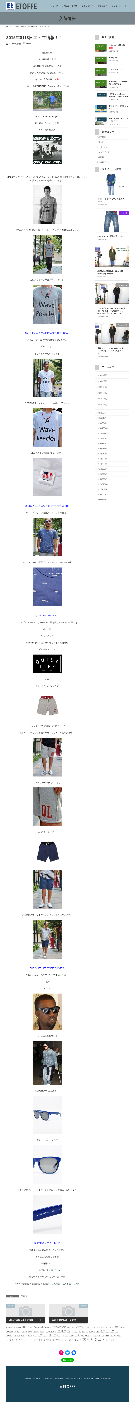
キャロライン (21, 1335)
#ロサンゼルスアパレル (105, 1327)
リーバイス (62, 1339)
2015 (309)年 (102, 469)
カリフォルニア (107, 1331)
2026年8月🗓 (102, 375)
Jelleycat (122, 1327)
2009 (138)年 (102, 499)
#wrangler (71, 1327)
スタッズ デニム (115, 70)
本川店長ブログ (103, 162)
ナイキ (39, 1340)
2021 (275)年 (102, 438)
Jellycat (9, 1331)
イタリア (92, 1332)
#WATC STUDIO (59, 1327)
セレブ (119, 1335)
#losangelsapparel (42, 1327)
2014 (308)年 (102, 474)
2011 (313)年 (102, 489)
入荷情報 (24, 1296)
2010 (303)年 (102, 494)
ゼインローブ (11, 1340)
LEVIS (24, 1331)
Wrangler (113, 58)
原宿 (71, 1339)
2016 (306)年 (102, 464)
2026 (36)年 (102, 413)
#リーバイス (91, 1327)
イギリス (85, 1331)
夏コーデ (78, 1340)
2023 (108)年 (102, 428)
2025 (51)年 (102, 418)
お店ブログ (101, 137)
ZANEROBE (51, 1331)
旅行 (112, 1340)
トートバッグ (30, 1340)
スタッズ (96, 1335)
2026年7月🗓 (102, 381)
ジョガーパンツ (86, 1335)
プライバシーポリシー (91, 1378)
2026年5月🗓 (102, 393)
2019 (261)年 (102, 449)
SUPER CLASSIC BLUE (47, 1243)
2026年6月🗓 (102, 387)
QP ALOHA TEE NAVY (47, 616)
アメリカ (76, 1331)
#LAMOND (21, 1327)
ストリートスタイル (108, 1335)
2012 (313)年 (102, 484)
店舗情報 (28, 1378)
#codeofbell (10, 1327)
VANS (42, 1332)
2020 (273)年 (102, 443)
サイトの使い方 (38, 1378)
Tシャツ (36, 1331)
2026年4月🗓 (102, 399)
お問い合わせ (105, 1378)
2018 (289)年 (102, 454)
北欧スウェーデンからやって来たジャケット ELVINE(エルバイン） (111, 350)
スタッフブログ (103, 152)
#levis (30, 1327)
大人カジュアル (96, 1339)
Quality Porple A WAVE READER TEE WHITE (47, 506)
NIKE (30, 1331)
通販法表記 (59, 1378)
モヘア (52, 1340)
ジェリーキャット (104, 147)
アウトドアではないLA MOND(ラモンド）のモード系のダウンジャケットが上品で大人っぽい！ (111, 311)
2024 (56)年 (102, 423)
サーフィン (55, 1335)
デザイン (21, 1340)
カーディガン (11, 1335)
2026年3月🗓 (102, 405)
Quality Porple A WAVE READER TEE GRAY (47, 333)
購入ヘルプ (49, 1378)
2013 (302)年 (102, 479)
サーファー (41, 1335)
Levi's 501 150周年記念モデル (110, 236)
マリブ (46, 1340)
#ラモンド (80, 1327)
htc (116, 1327)
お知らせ (100, 142)
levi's (18, 1332)
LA (15, 1331)
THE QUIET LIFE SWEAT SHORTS (47, 968)
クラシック (30, 1335)
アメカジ (64, 1331)
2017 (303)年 (102, 459)
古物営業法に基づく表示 (73, 1378)
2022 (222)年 (102, 433)
